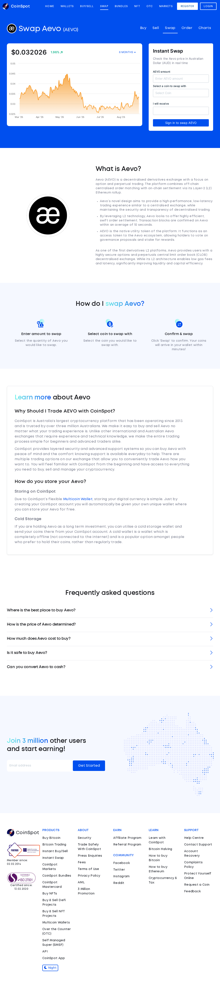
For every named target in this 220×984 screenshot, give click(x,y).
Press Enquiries (90, 856)
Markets (166, 6)
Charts (205, 28)
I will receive (161, 103)
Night (52, 968)
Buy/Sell (87, 6)
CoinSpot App (53, 958)
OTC (150, 6)
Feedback (192, 891)
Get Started (89, 765)
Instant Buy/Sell (55, 851)
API (45, 951)
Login (208, 6)
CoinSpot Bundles (56, 875)
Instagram (121, 876)
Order (187, 28)
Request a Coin (196, 884)
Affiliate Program (127, 838)
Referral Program (127, 844)
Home (49, 6)
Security (84, 838)
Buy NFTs (49, 893)
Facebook (121, 863)
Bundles (121, 6)
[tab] (110, 611)
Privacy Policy (89, 875)
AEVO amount (161, 71)
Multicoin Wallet (78, 499)
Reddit (118, 883)
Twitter (119, 869)
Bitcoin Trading (54, 844)
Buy (143, 28)
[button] (110, 610)
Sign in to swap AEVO (181, 123)
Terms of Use (88, 869)
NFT (137, 6)
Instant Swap (53, 858)
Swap (104, 6)
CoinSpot (27, 833)
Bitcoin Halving (160, 849)
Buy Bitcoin (51, 838)
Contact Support (198, 844)
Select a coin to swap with (169, 86)
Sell (156, 28)
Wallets (67, 6)
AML (81, 882)
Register (187, 6)
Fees (82, 862)
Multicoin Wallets (56, 922)
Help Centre (194, 838)
